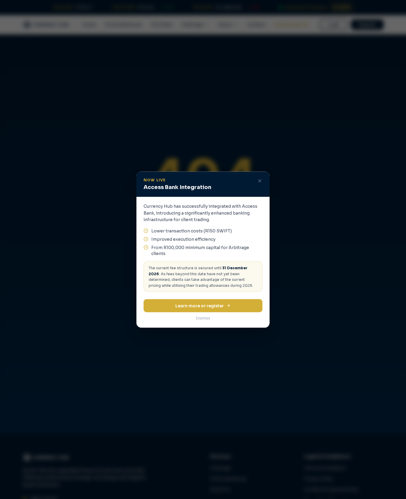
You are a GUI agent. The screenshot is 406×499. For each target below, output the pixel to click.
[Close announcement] (259, 180)
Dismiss (203, 318)
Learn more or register (199, 305)
